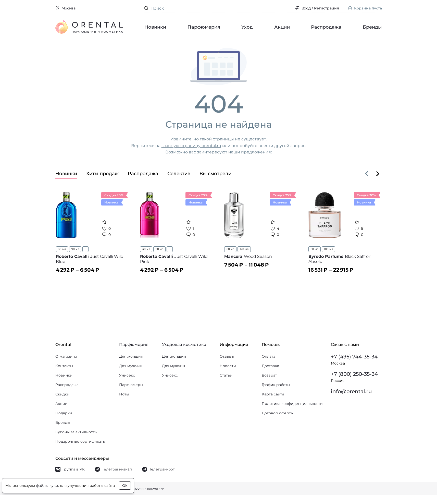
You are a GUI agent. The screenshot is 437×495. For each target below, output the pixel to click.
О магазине (66, 356)
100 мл (328, 249)
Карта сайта (273, 394)
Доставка (270, 366)
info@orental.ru (351, 391)
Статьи (226, 375)
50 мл (314, 249)
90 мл (75, 249)
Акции (282, 27)
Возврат (269, 375)
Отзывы (227, 356)
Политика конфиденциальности (292, 403)
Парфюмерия (203, 27)
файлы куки (47, 485)
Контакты (64, 366)
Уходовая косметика (184, 344)
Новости (228, 366)
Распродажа (326, 27)
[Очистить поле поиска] (287, 8)
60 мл (230, 249)
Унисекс (127, 375)
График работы (276, 384)
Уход (247, 27)
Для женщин (131, 356)
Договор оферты (278, 413)
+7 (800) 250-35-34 (354, 374)
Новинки (155, 27)
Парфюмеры (131, 384)
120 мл (244, 249)
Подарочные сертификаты (80, 441)
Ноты (124, 394)
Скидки (62, 394)
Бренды (372, 27)
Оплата (268, 356)
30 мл (62, 249)
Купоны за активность (76, 432)
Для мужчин (130, 366)
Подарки (63, 413)
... (85, 249)
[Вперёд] (378, 174)
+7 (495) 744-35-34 (354, 357)
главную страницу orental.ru (191, 145)
